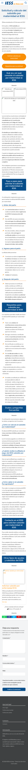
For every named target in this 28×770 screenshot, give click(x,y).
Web (4, 670)
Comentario (6, 638)
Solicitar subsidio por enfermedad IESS (11, 587)
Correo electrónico (9, 663)
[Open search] (26, 3)
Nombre (5, 656)
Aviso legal (5, 707)
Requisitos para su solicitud (14, 66)
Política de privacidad (8, 710)
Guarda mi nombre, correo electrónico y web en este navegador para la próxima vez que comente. (14, 682)
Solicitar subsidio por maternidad (14, 57)
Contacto (5, 724)
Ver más (4, 602)
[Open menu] (2, 3)
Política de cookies (7, 712)
